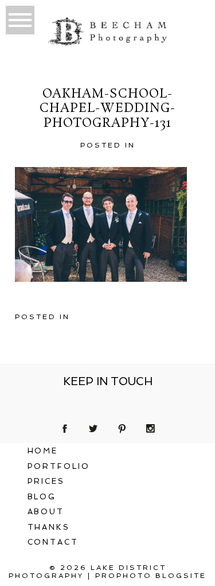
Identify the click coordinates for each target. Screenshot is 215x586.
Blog (42, 496)
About (46, 511)
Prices (46, 481)
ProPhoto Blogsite (150, 576)
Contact (53, 542)
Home (43, 451)
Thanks (49, 527)
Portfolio (59, 466)
